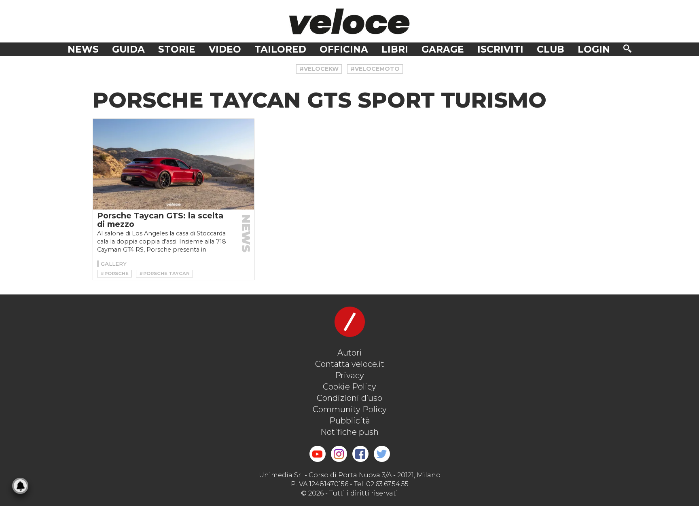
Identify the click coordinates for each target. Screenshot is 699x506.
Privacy (349, 375)
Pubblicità (349, 421)
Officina (344, 49)
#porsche (114, 273)
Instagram (339, 454)
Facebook (360, 454)
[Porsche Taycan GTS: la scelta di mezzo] (173, 164)
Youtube (317, 454)
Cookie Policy (349, 387)
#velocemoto (375, 68)
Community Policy (350, 409)
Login (594, 49)
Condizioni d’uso (349, 398)
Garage (443, 49)
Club (550, 49)
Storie (176, 49)
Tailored (280, 49)
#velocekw (319, 68)
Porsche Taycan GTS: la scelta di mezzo (160, 220)
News (83, 49)
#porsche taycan (164, 273)
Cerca (627, 48)
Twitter (382, 454)
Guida (128, 49)
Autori (349, 353)
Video (225, 49)
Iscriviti (500, 49)
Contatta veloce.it (349, 364)
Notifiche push (349, 432)
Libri (394, 49)
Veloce (349, 21)
